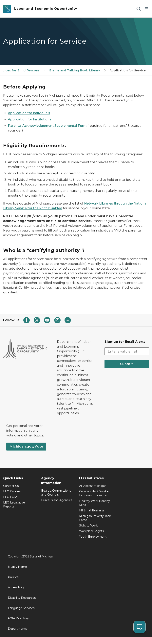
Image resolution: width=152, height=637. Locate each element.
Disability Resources (22, 598)
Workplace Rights (91, 531)
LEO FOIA (10, 497)
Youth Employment (92, 536)
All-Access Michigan (92, 486)
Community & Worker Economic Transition (94, 493)
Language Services (21, 608)
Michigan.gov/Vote (26, 446)
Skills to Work (88, 525)
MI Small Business (91, 510)
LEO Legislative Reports (14, 504)
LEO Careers (12, 491)
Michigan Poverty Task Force (95, 518)
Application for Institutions (29, 119)
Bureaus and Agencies (56, 500)
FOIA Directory (18, 618)
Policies (13, 577)
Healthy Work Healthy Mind (94, 503)
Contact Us (11, 486)
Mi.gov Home (17, 567)
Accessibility (16, 587)
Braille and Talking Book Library (74, 70)
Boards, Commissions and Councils (56, 492)
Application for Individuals (29, 113)
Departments (17, 628)
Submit (126, 364)
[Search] (138, 8)
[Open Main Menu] (146, 8)
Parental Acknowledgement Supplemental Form (47, 126)
